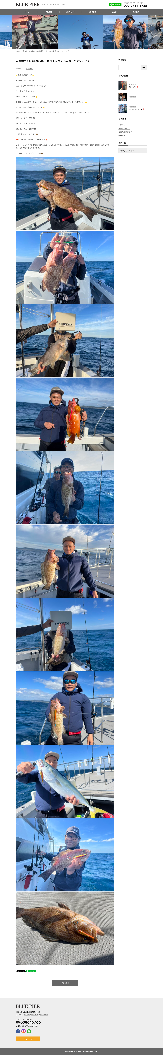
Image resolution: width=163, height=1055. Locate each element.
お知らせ (121, 125)
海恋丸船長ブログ (125, 132)
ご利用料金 (92, 12)
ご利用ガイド (70, 12)
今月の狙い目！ (124, 128)
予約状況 (136, 12)
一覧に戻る (65, 983)
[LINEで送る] (31, 971)
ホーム (26, 12)
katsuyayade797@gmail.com (36, 1014)
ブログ (114, 12)
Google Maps (28, 1039)
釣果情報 (49, 12)
